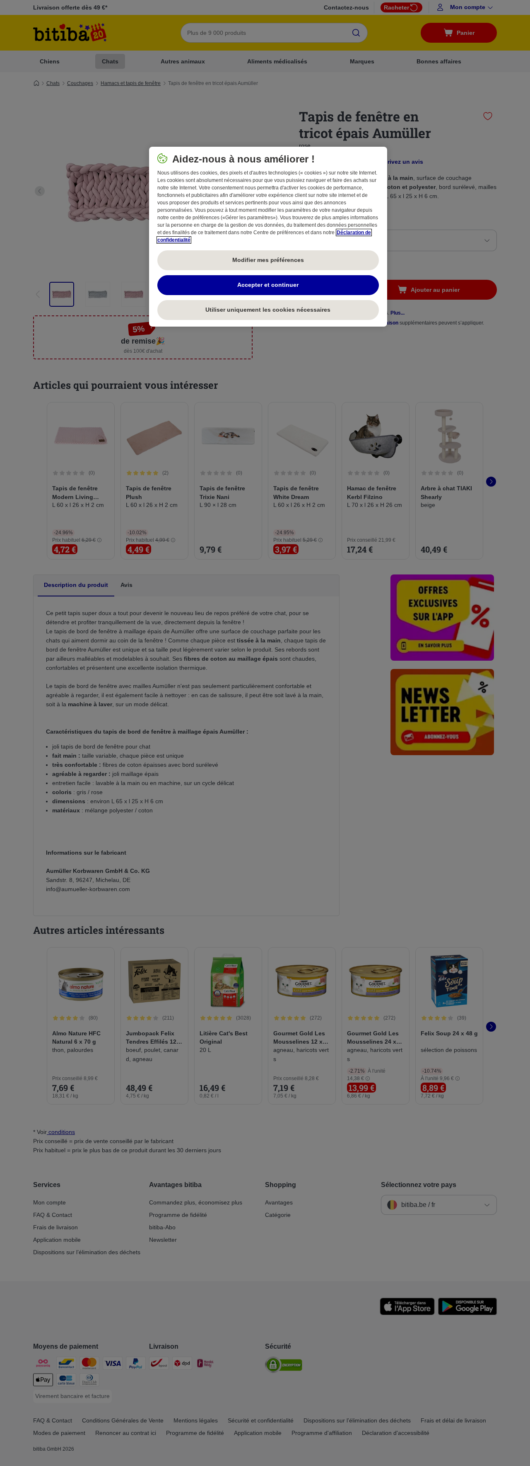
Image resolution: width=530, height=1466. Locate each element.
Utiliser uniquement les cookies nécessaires (267, 309)
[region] (268, 237)
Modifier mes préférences (268, 260)
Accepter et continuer (268, 284)
